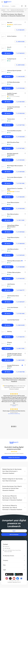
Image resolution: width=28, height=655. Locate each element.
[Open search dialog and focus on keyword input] (2, 6)
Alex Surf (14, 405)
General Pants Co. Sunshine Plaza (14, 413)
